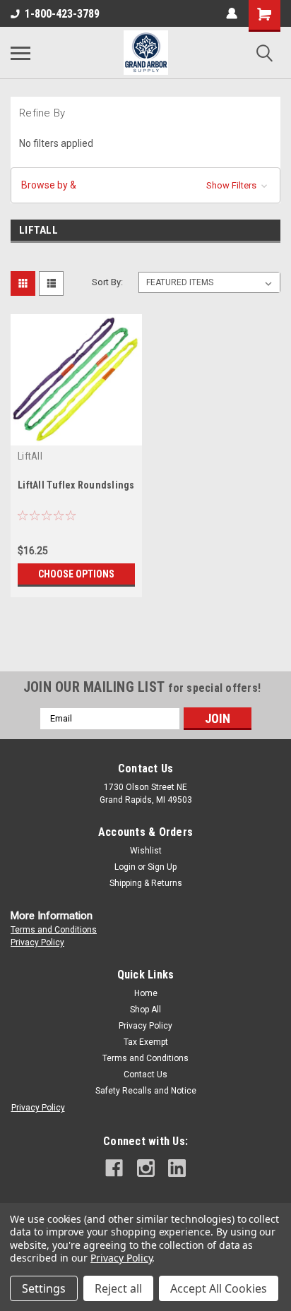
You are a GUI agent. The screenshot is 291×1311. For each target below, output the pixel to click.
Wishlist (146, 851)
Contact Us (145, 1074)
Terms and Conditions (54, 930)
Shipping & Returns (145, 883)
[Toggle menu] (20, 53)
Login (125, 867)
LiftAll (30, 456)
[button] (145, 185)
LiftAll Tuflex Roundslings (76, 485)
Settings (44, 1288)
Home (146, 993)
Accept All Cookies (218, 1288)
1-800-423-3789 (62, 13)
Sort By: (107, 282)
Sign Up (162, 867)
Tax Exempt (146, 1042)
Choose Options (76, 574)
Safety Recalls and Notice (145, 1091)
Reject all (118, 1288)
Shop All (145, 1009)
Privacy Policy (37, 942)
